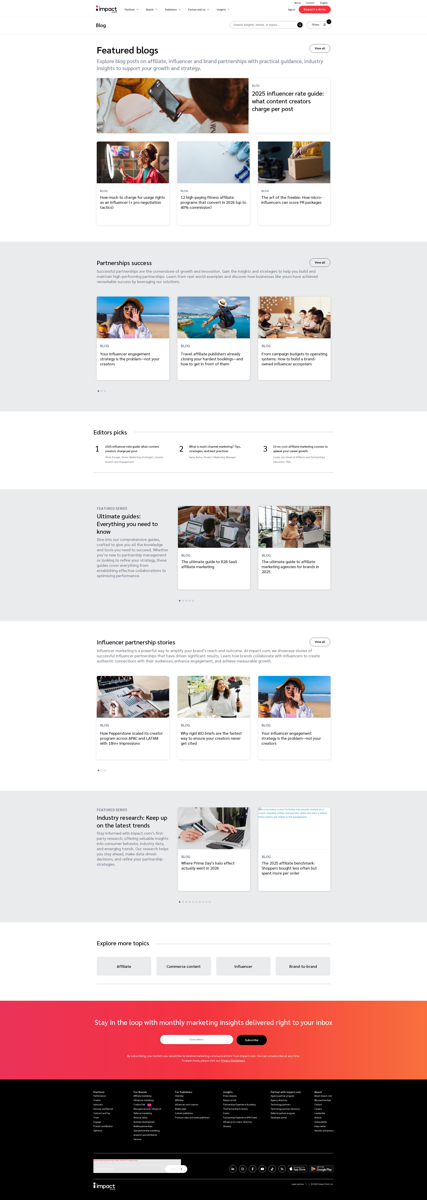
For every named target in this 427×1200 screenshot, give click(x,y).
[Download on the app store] (297, 1168)
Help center (320, 1126)
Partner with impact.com (286, 1092)
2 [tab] (102, 391)
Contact (310, 2)
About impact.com (323, 1095)
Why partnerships (322, 1100)
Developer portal (279, 1117)
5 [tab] (193, 601)
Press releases (230, 1095)
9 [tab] (206, 902)
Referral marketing (143, 1113)
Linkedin (232, 1168)
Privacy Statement (233, 1060)
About (318, 1092)
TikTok (272, 1168)
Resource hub (229, 1100)
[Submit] (299, 24)
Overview (179, 1095)
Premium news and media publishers (192, 1117)
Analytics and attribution (145, 1134)
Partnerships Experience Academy (239, 1104)
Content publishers (184, 1113)
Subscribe (251, 1040)
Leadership (319, 1113)
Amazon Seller (140, 1117)
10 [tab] (209, 902)
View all (320, 48)
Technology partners (280, 1104)
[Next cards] (423, 316)
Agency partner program (282, 1095)
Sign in (291, 9)
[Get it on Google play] (321, 1168)
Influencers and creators (186, 1104)
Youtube (262, 1168)
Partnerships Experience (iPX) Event (240, 1117)
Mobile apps (180, 1108)
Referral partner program (283, 1113)
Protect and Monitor (103, 1126)
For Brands (140, 1092)
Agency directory (279, 1100)
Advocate (98, 1104)
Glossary (227, 1126)
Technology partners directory (285, 1108)
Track (96, 1117)
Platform (98, 1092)
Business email (104, 1168)
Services (137, 1139)
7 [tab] (199, 902)
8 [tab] (203, 902)
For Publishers (183, 1092)
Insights (228, 1092)
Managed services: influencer (147, 1108)
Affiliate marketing (142, 1095)
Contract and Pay (101, 1113)
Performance (99, 1095)
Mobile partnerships (143, 1126)
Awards (317, 1117)
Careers (318, 1108)
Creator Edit (139, 1104)
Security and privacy (324, 1130)
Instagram (242, 1168)
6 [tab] (196, 902)
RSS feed (282, 1168)
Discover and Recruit (103, 1108)
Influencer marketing (144, 1100)
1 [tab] (98, 391)
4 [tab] (189, 601)
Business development (144, 1121)
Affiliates (179, 1100)
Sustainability (320, 1121)
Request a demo (315, 9)
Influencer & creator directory (237, 1121)
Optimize (97, 1130)
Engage (97, 1121)
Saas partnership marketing (147, 1130)
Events (226, 1113)
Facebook (252, 1168)
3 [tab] (105, 391)
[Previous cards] (4, 316)
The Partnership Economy (235, 1108)
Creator (97, 1100)
